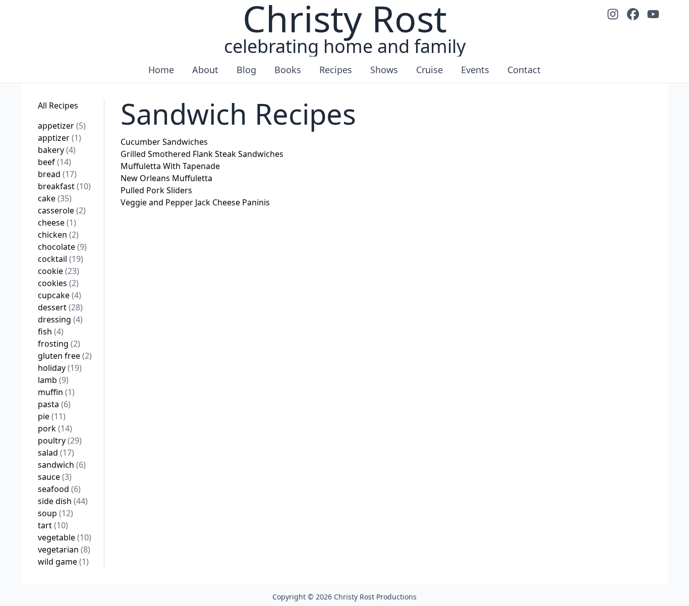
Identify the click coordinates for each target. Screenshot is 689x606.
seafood (59, 488)
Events (475, 70)
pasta (54, 404)
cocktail (60, 258)
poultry (60, 440)
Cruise (429, 70)
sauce (55, 476)
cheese (57, 222)
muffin (56, 392)
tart (53, 525)
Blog (246, 70)
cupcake (59, 295)
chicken (58, 234)
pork (55, 428)
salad (56, 452)
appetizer (62, 125)
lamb (53, 379)
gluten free (65, 355)
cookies (58, 283)
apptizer (59, 137)
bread (57, 174)
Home (161, 70)
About (205, 70)
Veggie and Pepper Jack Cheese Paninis (195, 202)
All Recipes (58, 105)
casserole (62, 210)
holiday (60, 367)
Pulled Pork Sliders (156, 190)
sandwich (62, 464)
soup (55, 513)
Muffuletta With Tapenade (170, 166)
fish (51, 331)
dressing (60, 319)
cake (55, 198)
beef (54, 162)
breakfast (64, 186)
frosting (59, 343)
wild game (63, 561)
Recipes (335, 70)
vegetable (64, 537)
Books (287, 70)
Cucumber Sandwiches (164, 141)
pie (52, 416)
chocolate (62, 246)
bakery (57, 149)
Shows (384, 70)
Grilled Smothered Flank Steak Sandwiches (202, 153)
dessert (60, 307)
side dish (63, 501)
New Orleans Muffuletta (166, 178)
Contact (524, 70)
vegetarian (64, 549)
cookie (58, 271)
